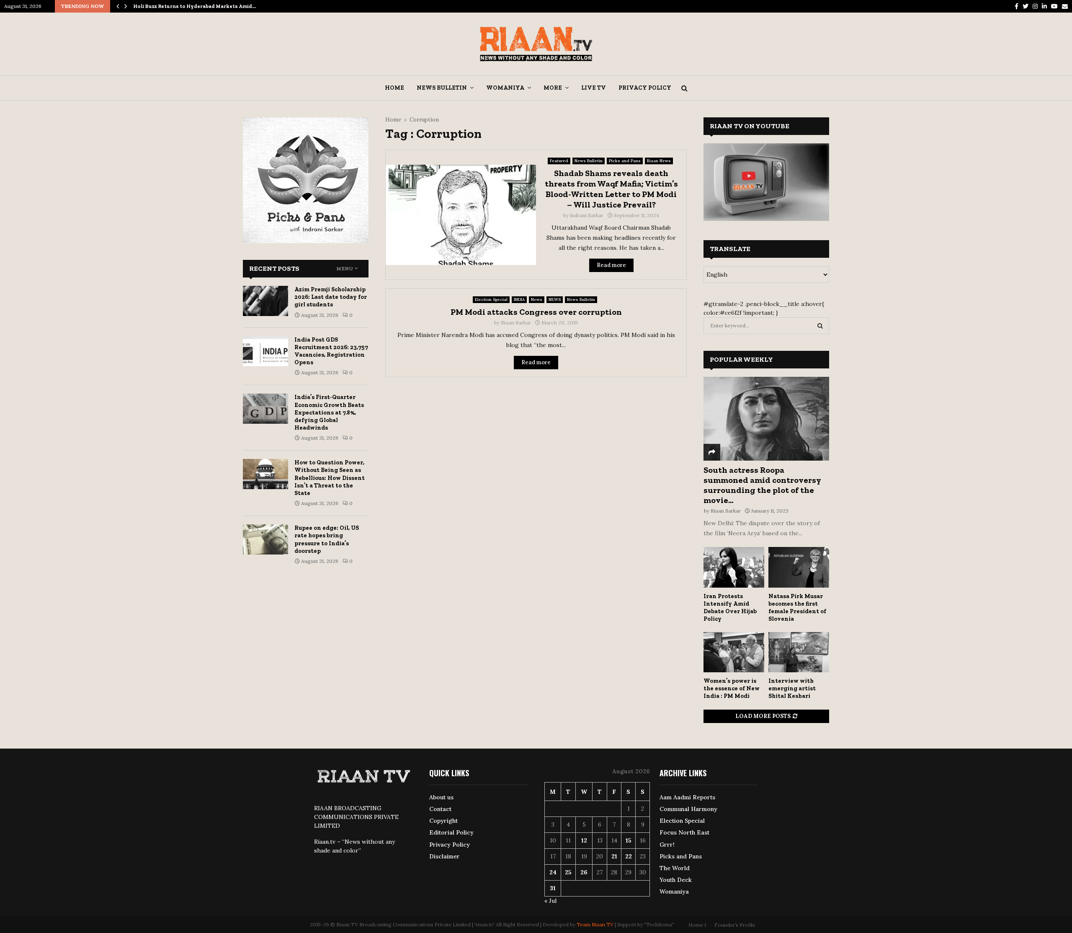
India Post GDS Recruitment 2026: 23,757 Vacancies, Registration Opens (331, 351)
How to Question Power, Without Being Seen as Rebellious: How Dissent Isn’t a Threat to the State (329, 478)
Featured (559, 160)
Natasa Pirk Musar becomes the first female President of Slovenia (797, 607)
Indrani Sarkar (586, 215)
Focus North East (684, 832)
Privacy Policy (644, 87)
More (553, 87)
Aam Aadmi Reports (687, 797)
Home (394, 87)
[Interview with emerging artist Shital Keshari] (798, 652)
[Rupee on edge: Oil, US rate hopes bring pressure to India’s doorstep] (265, 539)
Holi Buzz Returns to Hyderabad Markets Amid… (194, 6)
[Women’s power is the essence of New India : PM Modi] (734, 652)
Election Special (491, 299)
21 (614, 856)
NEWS (555, 299)
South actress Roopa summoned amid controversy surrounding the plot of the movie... (762, 485)
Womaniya (505, 87)
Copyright (443, 820)
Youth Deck (676, 880)
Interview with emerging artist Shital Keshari (792, 688)
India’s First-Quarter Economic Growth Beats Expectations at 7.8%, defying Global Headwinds (329, 412)
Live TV (593, 87)
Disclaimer (444, 856)
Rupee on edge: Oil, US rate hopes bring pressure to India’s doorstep (326, 539)
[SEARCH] (820, 325)
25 (568, 872)
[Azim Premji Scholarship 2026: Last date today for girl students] (265, 301)
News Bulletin (442, 87)
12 (584, 840)
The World (675, 868)
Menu (344, 269)
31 (553, 888)
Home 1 (697, 925)
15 (628, 840)
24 (553, 872)
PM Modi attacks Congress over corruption (536, 312)
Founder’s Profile (734, 925)
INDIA (519, 299)
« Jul (550, 900)
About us (441, 797)
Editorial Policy (451, 832)
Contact (440, 809)
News (536, 299)
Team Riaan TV (595, 924)
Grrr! (667, 844)
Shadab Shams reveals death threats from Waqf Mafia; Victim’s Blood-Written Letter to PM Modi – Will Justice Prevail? (611, 189)
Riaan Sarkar (516, 322)
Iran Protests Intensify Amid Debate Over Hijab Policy (730, 607)
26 (584, 872)
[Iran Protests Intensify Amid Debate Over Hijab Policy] (734, 567)
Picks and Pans (625, 160)
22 (628, 856)
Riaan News (659, 160)
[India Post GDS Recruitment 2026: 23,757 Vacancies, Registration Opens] (265, 351)
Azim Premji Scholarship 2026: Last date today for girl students (330, 297)
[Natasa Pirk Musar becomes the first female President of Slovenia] (798, 567)
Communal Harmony (688, 809)
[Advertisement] (536, 444)
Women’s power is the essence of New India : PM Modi (732, 688)
